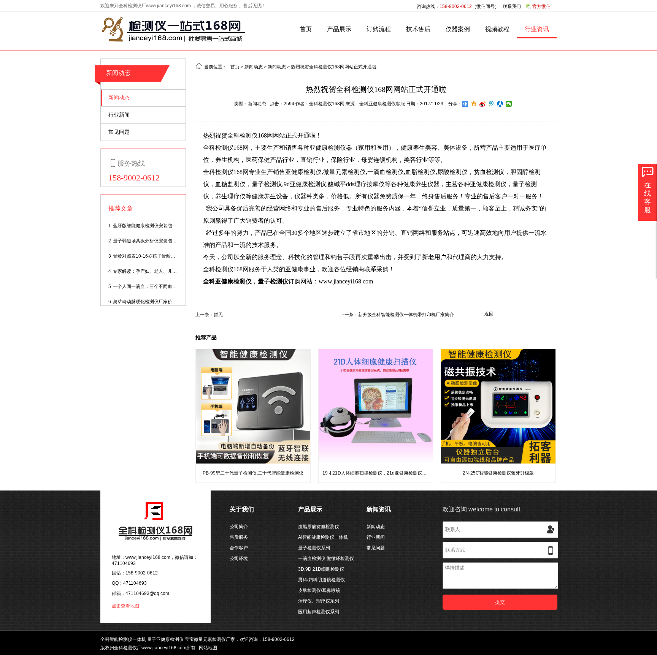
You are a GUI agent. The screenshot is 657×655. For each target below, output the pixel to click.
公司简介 (239, 526)
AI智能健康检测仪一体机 (323, 537)
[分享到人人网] (500, 104)
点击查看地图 (125, 606)
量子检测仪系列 (314, 548)
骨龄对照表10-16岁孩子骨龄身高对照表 (153, 256)
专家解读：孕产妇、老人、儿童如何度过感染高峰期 (165, 271)
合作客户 (239, 548)
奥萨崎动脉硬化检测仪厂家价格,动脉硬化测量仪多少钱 (168, 301)
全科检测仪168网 (326, 103)
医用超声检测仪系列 (318, 611)
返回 (489, 313)
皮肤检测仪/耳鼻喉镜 (319, 590)
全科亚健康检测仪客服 (382, 103)
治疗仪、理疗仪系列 (318, 601)
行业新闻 (119, 115)
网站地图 (208, 647)
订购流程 (379, 29)
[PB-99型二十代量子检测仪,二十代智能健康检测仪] (253, 462)
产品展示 (339, 29)
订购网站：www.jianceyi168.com (288, 281)
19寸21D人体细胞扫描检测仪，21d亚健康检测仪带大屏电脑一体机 (390, 473)
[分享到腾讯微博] (491, 104)
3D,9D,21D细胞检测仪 (321, 569)
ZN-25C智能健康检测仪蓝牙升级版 (498, 473)
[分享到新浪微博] (482, 104)
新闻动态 (119, 98)
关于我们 (242, 509)
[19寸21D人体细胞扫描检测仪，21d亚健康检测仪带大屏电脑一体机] (376, 462)
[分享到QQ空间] (474, 104)
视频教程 (497, 29)
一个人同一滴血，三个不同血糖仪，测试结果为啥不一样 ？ (173, 286)
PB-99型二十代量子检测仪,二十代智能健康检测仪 (253, 473)
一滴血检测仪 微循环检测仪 (326, 558)
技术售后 (418, 29)
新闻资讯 (379, 509)
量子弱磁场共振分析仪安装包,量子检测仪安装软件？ (166, 241)
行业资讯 (537, 29)
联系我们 (512, 6)
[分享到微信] (509, 104)
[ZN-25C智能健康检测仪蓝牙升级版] (498, 462)
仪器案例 (458, 29)
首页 (306, 29)
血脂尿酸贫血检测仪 (318, 526)
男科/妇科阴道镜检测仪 (321, 579)
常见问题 (119, 132)
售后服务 (239, 537)
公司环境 (239, 558)
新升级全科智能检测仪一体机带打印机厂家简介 (406, 314)
